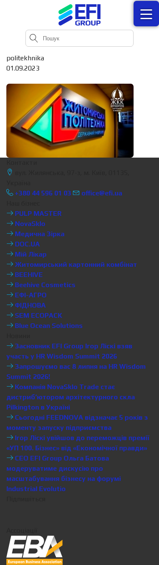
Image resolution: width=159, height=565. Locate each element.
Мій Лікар (30, 254)
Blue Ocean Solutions (48, 326)
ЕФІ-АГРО (30, 295)
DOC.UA (26, 244)
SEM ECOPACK (37, 315)
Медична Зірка (38, 234)
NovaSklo (29, 224)
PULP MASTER (37, 213)
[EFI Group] (80, 14)
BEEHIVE (28, 275)
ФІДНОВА (29, 305)
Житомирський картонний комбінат (75, 264)
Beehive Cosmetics (44, 285)
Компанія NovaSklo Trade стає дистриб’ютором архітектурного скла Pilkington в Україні (70, 397)
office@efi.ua (101, 193)
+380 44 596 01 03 (42, 193)
